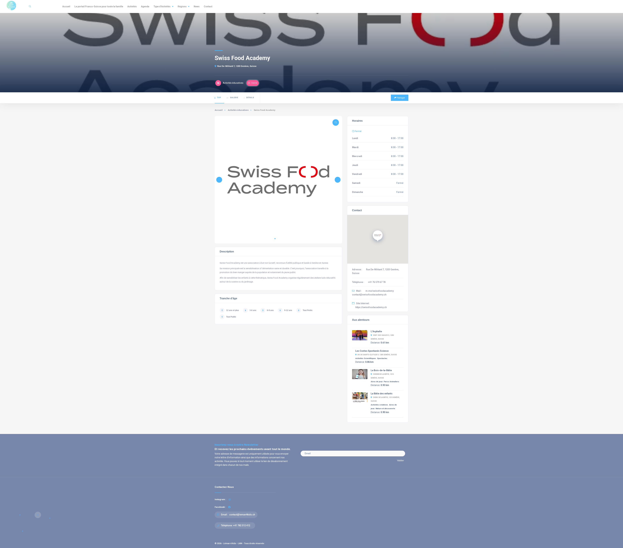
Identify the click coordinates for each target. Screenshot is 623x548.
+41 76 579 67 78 (376, 282)
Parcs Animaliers (391, 381)
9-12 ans (288, 310)
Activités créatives (379, 405)
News (197, 6)
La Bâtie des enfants (381, 393)
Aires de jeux (377, 381)
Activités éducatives (238, 110)
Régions (182, 6)
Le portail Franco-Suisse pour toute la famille (98, 6)
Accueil (66, 6)
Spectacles (382, 358)
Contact (208, 6)
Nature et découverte (385, 408)
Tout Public (231, 317)
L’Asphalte (376, 331)
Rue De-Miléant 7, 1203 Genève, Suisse (237, 66)
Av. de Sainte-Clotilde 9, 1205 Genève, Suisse (377, 355)
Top (219, 97)
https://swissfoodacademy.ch (371, 307)
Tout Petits (307, 310)
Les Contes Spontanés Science (372, 351)
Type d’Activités (162, 6)
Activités (132, 6)
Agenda (145, 6)
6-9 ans (270, 310)
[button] (277, 238)
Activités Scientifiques (365, 358)
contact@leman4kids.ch (242, 514)
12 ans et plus (232, 310)
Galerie (234, 97)
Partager (401, 98)
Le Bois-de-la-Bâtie (381, 370)
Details (250, 97)
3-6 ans (253, 310)
